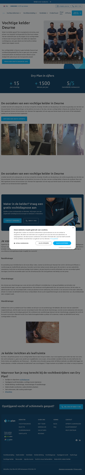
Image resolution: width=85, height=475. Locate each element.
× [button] (73, 227)
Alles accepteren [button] (62, 243)
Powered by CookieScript (65, 247)
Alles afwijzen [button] (44, 243)
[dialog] (42, 237)
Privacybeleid (54, 238)
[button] (21, 243)
